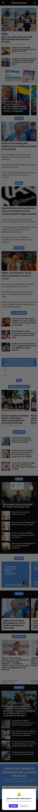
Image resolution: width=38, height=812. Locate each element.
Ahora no (24, 806)
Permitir (13, 806)
